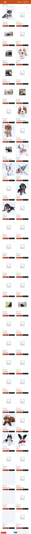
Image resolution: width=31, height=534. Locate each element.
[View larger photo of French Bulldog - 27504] (26, 299)
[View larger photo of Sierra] (12, 299)
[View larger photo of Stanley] (12, 48)
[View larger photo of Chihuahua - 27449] (12, 163)
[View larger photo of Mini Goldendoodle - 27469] (12, 415)
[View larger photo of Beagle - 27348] (26, 48)
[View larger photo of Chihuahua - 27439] (26, 144)
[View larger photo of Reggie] (12, 67)
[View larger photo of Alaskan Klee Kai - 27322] (12, 9)
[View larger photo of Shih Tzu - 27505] (26, 530)
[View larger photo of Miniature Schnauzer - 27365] (12, 434)
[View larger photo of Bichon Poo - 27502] (12, 86)
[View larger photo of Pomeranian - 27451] (12, 492)
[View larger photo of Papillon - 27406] (26, 434)
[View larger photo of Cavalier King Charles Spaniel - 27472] (12, 125)
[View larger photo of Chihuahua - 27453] (26, 163)
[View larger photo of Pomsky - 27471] (12, 511)
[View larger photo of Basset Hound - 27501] (12, 28)
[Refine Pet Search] (3, 7)
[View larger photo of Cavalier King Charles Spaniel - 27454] (26, 106)
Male (18, 22)
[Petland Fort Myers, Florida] (5, 2)
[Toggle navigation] (3, 2)
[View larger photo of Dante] (26, 86)
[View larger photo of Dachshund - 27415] (26, 183)
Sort (26, 6)
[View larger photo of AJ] (12, 144)
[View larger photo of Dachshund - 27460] (12, 202)
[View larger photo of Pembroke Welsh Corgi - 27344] (12, 473)
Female (5, 22)
